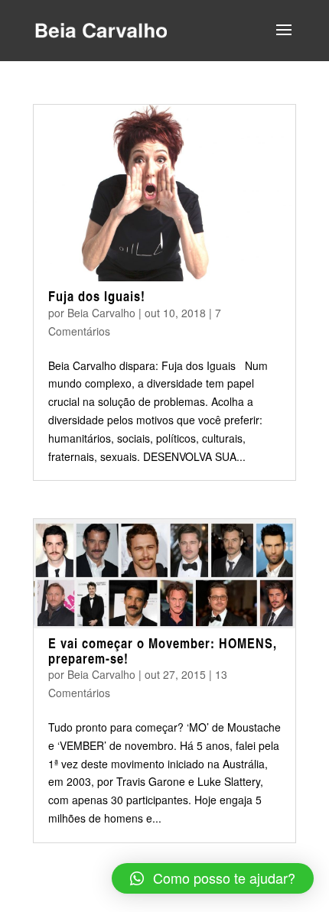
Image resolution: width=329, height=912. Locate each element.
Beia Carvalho (101, 312)
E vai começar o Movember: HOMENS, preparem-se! (162, 650)
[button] (213, 878)
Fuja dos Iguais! (96, 296)
